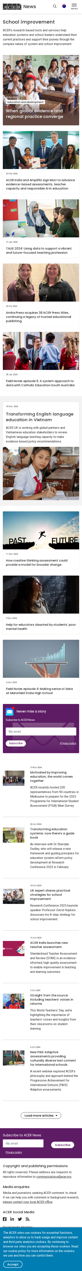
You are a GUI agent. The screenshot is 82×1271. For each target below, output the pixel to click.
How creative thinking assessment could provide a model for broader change (37, 562)
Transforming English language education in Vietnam (39, 417)
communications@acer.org (53, 1177)
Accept (12, 1264)
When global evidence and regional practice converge (34, 113)
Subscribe (16, 743)
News (29, 6)
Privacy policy (68, 743)
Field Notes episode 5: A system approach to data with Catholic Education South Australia (40, 383)
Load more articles (39, 1115)
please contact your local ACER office (27, 1202)
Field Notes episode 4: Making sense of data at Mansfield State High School (39, 691)
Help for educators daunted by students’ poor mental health (41, 626)
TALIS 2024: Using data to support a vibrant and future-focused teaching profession (39, 250)
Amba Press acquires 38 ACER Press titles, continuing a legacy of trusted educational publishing (38, 316)
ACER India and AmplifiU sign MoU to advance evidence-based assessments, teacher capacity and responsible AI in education (40, 184)
